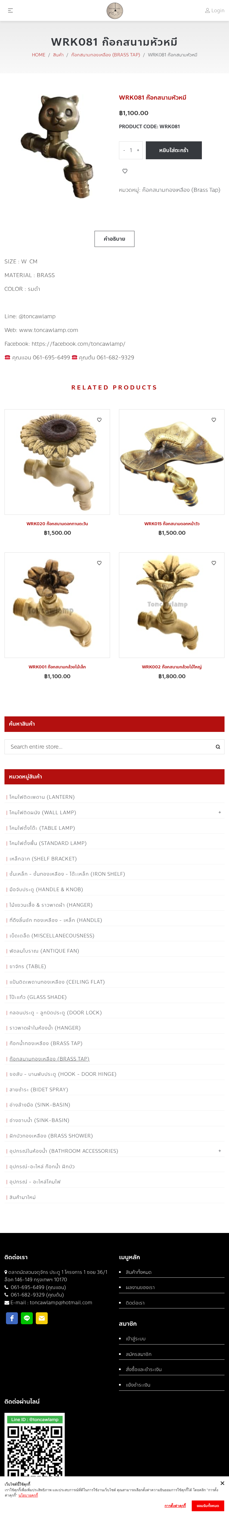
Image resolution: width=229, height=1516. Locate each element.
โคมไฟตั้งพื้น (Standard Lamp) (48, 843)
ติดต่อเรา (135, 1303)
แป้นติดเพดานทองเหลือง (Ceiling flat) (57, 982)
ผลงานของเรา (140, 1287)
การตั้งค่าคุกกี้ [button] (175, 1505)
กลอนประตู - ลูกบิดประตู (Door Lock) (56, 1012)
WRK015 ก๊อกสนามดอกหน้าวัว (171, 524)
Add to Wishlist (125, 171)
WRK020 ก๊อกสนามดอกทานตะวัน (57, 524)
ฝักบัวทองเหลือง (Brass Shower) (51, 1136)
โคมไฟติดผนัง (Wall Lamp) (43, 812)
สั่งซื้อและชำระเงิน (144, 1369)
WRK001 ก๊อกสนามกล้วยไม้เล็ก (57, 667)
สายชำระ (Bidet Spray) (39, 1089)
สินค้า (58, 54)
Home (38, 54)
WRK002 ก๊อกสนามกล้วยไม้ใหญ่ (172, 667)
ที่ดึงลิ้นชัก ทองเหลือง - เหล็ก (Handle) (56, 920)
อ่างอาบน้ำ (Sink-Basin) (40, 1120)
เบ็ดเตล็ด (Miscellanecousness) (52, 935)
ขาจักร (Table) (28, 966)
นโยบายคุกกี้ (28, 1495)
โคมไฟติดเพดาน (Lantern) (42, 797)
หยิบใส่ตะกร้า (173, 150)
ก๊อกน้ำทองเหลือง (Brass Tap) (46, 1043)
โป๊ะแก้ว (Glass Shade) (38, 997)
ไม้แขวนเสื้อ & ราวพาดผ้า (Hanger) (51, 905)
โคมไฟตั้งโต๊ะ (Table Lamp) (42, 828)
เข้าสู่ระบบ (136, 1338)
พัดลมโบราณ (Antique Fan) (45, 951)
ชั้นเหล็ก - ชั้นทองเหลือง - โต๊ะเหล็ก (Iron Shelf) (68, 874)
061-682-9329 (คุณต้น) (37, 1295)
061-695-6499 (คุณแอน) (38, 1287)
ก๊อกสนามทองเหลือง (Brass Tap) (105, 54)
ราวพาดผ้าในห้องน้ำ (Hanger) (45, 1028)
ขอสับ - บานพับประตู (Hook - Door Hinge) (63, 1074)
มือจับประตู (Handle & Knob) (46, 889)
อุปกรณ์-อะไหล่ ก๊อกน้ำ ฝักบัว (42, 1166)
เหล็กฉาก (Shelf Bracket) (43, 859)
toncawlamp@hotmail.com (61, 1302)
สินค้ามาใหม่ (23, 1197)
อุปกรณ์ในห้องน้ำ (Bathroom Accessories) (64, 1151)
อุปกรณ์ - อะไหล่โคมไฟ (35, 1182)
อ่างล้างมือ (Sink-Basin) (40, 1105)
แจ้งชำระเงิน (138, 1385)
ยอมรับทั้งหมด (208, 1506)
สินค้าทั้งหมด (138, 1272)
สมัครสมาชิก (138, 1354)
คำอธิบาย (114, 239)
